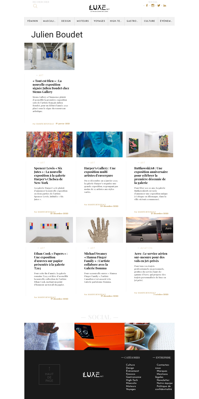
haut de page (49, 378)
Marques (162, 371)
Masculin (49, 21)
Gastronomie (134, 21)
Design (66, 21)
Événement (167, 21)
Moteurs (83, 21)
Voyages (99, 21)
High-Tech (117, 21)
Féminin (32, 21)
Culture (149, 21)
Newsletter (163, 380)
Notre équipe (165, 383)
